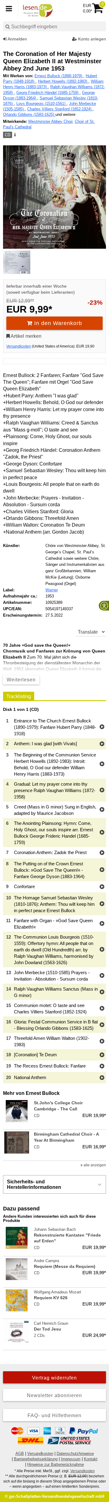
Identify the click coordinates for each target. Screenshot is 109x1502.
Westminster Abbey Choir (50, 121)
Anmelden (17, 39)
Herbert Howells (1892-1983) (63, 81)
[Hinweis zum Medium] (14, 135)
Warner (51, 590)
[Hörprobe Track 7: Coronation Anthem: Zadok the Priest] (102, 853)
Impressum (71, 1459)
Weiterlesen (21, 679)
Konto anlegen (91, 39)
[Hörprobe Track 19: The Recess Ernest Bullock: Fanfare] (102, 1066)
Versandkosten (18, 346)
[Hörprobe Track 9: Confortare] (102, 887)
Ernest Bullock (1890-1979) (59, 76)
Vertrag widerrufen (54, 1377)
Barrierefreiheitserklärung (36, 1459)
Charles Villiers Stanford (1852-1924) (60, 109)
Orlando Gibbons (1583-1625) (29, 114)
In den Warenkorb (57, 323)
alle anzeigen (94, 1165)
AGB (19, 1453)
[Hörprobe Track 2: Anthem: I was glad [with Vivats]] (102, 744)
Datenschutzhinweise (75, 1453)
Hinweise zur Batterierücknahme (55, 1464)
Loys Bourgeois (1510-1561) (41, 103)
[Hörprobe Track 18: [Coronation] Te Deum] (102, 1055)
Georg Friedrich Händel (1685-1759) (48, 92)
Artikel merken (25, 336)
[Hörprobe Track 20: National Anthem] (102, 1078)
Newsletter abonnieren (54, 1395)
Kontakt (90, 1459)
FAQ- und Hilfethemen (54, 1415)
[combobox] (54, 26)
